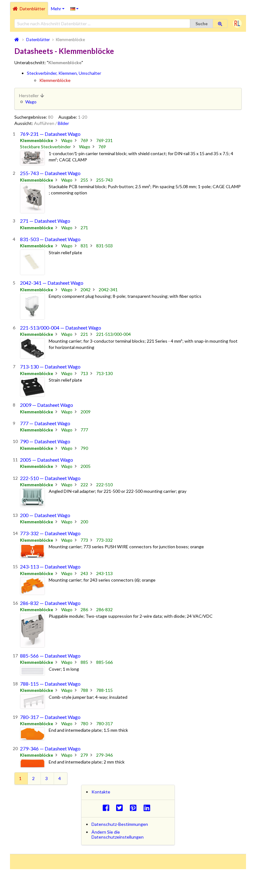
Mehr (59, 6)
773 (84, 540)
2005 (86, 466)
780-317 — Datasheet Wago (50, 717)
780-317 (104, 723)
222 (84, 484)
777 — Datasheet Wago (45, 423)
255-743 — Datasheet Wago (50, 173)
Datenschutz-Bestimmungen (119, 824)
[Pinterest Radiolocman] (135, 807)
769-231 (104, 140)
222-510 (104, 484)
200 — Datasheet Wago (45, 515)
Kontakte (100, 791)
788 (84, 690)
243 (84, 573)
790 (84, 448)
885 (84, 662)
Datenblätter (32, 8)
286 (84, 609)
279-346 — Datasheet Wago (50, 748)
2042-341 (108, 289)
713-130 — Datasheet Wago (50, 366)
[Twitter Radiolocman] (121, 807)
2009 (86, 411)
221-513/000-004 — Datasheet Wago (60, 328)
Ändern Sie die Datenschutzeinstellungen (117, 834)
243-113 (104, 573)
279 (84, 755)
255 (84, 180)
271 (84, 227)
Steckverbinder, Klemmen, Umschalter (64, 73)
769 (84, 140)
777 (84, 429)
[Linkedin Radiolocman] (148, 807)
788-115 (104, 690)
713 (84, 373)
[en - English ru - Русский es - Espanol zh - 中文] (74, 8)
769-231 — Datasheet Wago (50, 134)
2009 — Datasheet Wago (46, 405)
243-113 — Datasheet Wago (50, 566)
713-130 (104, 373)
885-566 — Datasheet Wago (50, 656)
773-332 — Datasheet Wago (50, 533)
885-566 (104, 662)
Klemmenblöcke (55, 80)
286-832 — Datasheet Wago (50, 603)
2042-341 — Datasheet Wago (51, 283)
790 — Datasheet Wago (45, 441)
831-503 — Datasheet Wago (50, 239)
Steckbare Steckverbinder (45, 146)
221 (84, 334)
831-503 (104, 245)
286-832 (104, 609)
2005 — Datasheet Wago (46, 460)
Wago (31, 101)
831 (84, 245)
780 (84, 723)
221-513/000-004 (113, 334)
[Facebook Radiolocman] (107, 807)
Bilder (63, 123)
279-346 (104, 755)
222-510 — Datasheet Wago (50, 478)
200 (84, 521)
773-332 (104, 540)
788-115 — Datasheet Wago (50, 684)
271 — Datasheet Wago (45, 221)
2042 (86, 289)
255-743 (104, 180)
